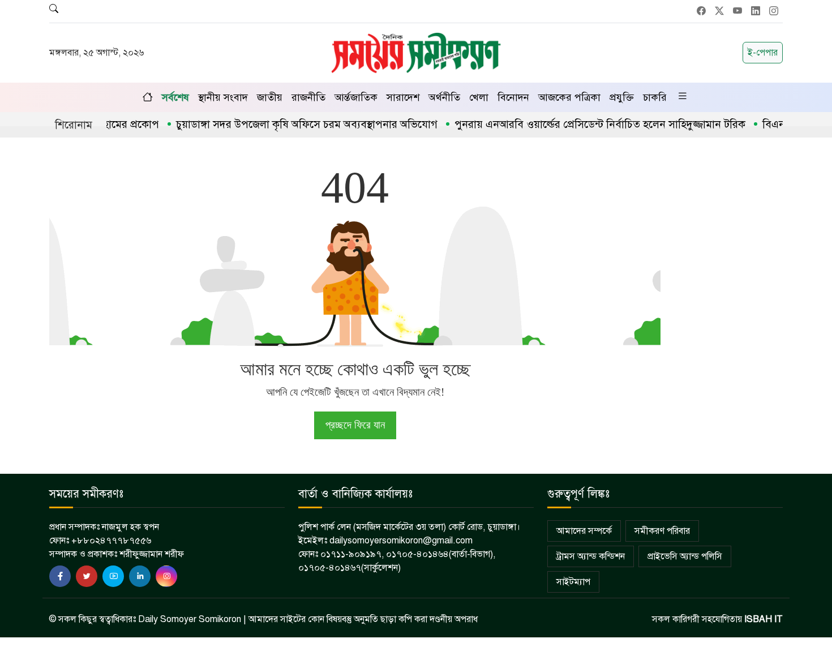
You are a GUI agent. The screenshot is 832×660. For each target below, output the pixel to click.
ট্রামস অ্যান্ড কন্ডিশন (590, 556)
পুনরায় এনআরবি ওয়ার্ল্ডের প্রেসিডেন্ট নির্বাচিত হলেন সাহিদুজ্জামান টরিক (588, 124)
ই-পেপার (763, 52)
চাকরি (655, 97)
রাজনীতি (308, 97)
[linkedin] (140, 576)
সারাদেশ (403, 97)
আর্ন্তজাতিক (356, 97)
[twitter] (86, 576)
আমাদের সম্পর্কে (584, 531)
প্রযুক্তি (622, 97)
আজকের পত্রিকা (569, 97)
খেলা (478, 97)
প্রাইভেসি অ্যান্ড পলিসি (684, 556)
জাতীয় (269, 97)
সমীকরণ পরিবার (662, 531)
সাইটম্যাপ (573, 582)
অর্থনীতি (444, 97)
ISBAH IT (763, 619)
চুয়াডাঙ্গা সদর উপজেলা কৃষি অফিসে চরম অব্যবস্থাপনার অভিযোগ (295, 124)
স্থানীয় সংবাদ (223, 97)
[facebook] (60, 576)
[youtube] (113, 576)
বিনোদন (513, 97)
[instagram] (166, 576)
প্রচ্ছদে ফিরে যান (355, 425)
